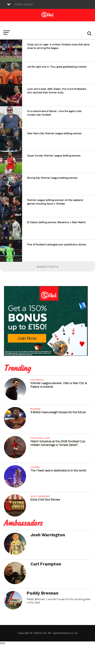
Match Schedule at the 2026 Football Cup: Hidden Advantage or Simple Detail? (58, 443)
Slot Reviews (40, 496)
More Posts (48, 266)
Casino (35, 467)
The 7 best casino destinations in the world (58, 470)
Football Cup (40, 438)
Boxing (35, 408)
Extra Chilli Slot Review (45, 499)
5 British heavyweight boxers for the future (58, 412)
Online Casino (23, 4)
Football (37, 379)
